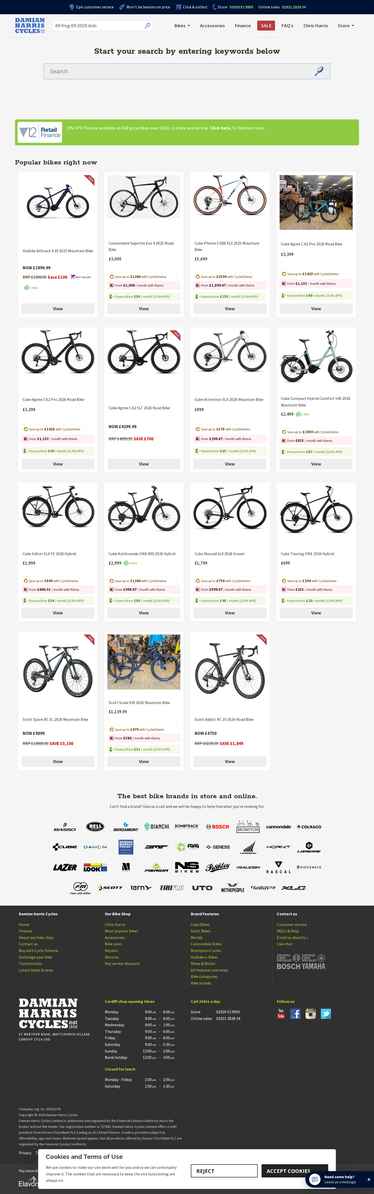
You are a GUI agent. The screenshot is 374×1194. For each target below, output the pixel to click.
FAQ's (287, 26)
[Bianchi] (156, 827)
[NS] (187, 868)
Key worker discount (122, 963)
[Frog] (187, 847)
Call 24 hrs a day (205, 1001)
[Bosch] (217, 827)
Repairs (111, 950)
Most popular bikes (121, 930)
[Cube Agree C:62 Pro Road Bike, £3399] (316, 206)
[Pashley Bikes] (217, 868)
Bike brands (201, 983)
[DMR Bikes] (156, 847)
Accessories (212, 26)
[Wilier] (263, 888)
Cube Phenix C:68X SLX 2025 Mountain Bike (227, 246)
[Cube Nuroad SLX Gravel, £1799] (229, 516)
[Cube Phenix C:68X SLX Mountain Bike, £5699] (229, 205)
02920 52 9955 (235, 6)
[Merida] (156, 868)
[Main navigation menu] (153, 25)
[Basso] (64, 827)
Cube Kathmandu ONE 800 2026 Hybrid (142, 553)
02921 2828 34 (282, 6)
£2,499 (287, 414)
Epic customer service (95, 6)
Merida (197, 937)
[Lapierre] (309, 847)
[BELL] (95, 827)
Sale (266, 26)
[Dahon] (95, 847)
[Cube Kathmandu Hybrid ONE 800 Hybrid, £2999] (143, 516)
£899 (199, 409)
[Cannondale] (278, 827)
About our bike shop (36, 937)
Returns (112, 957)
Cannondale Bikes (206, 943)
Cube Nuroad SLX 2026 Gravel (219, 553)
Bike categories (204, 976)
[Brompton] (248, 827)
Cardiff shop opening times (130, 1001)
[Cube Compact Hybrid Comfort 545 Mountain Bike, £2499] (316, 360)
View (58, 309)
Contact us (28, 943)
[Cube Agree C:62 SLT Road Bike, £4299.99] (143, 365)
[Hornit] (278, 847)
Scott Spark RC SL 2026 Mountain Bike (55, 719)
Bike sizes (113, 943)
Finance (243, 26)
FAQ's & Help (288, 930)
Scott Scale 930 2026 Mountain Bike (139, 702)
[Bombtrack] (187, 827)
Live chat (284, 943)
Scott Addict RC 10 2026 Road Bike (224, 719)
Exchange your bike (35, 957)
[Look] (95, 868)
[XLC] (293, 888)
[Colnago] (309, 827)
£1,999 (29, 563)
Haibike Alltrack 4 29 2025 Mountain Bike (58, 250)
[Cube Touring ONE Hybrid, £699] (316, 516)
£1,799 (201, 563)
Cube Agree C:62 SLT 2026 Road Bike (139, 407)
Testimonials (30, 963)
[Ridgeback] (309, 868)
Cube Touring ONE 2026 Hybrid (307, 553)
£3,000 (115, 259)
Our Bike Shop (118, 913)
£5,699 (201, 259)
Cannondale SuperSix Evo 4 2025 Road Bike (141, 246)
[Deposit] (125, 847)
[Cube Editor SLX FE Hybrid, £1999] (57, 516)
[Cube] (64, 847)
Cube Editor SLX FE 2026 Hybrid (49, 553)
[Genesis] (217, 847)
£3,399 (287, 254)
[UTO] (202, 888)
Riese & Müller (203, 963)
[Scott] (110, 888)
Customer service (292, 924)
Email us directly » (292, 937)
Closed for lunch (120, 1069)
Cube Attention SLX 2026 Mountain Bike (229, 399)
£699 (285, 563)
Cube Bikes (200, 924)
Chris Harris (316, 26)
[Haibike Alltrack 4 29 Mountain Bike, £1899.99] (57, 209)
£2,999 (115, 563)
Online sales (269, 6)
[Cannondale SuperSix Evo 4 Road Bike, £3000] (143, 205)
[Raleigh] (248, 868)
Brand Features (205, 913)
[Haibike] (248, 847)
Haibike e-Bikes (204, 957)
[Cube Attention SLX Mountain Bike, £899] (229, 361)
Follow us (286, 1001)
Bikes (179, 26)
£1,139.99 (118, 711)
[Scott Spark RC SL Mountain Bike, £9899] (57, 673)
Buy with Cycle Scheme (38, 950)
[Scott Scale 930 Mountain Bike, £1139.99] (143, 665)
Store (222, 6)
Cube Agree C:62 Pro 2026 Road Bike (311, 243)
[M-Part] (125, 868)
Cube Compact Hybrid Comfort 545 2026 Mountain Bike (315, 402)
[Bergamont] (125, 827)
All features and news (209, 970)
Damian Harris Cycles (38, 913)
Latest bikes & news (36, 970)
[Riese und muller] (80, 888)
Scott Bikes (201, 930)
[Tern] (141, 888)
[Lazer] (64, 868)
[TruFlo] (171, 888)
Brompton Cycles (206, 950)
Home (24, 924)
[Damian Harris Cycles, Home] (30, 25)
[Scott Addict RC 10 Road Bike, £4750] (229, 673)
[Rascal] (278, 868)
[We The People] (232, 888)
